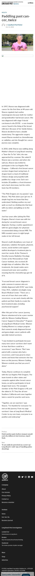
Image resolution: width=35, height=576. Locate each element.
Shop (3, 557)
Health (4, 12)
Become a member (8, 502)
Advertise (5, 560)
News (4, 514)
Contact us (5, 499)
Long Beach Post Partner (15, 25)
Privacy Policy (6, 496)
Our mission (6, 492)
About (4, 489)
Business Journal (7, 520)
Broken (12, 539)
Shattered (12, 544)
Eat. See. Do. (6, 517)
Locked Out (9, 533)
